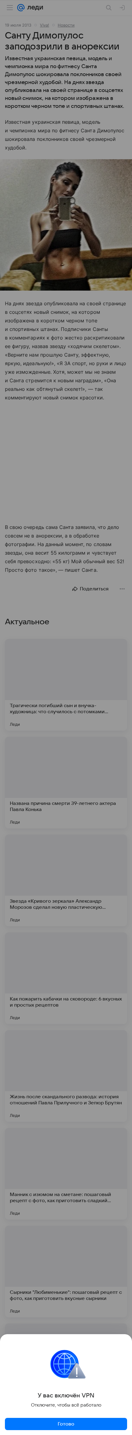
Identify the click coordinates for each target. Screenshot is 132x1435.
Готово (66, 1424)
